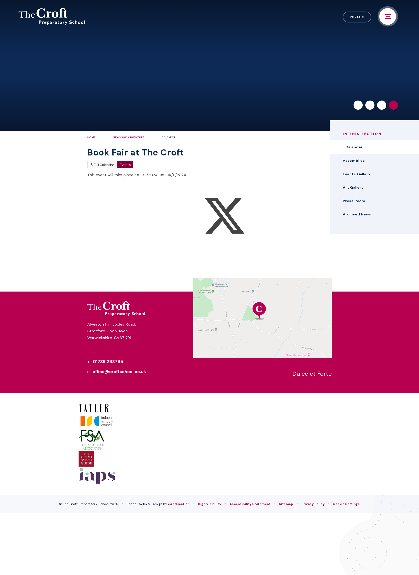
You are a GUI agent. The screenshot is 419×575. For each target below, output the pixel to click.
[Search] (393, 105)
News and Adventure (128, 137)
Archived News (357, 214)
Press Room (354, 201)
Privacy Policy (313, 504)
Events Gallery (357, 174)
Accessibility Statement (250, 504)
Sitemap (286, 504)
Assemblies (354, 160)
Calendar (168, 137)
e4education (179, 504)
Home (91, 137)
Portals (357, 17)
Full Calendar (104, 164)
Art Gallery (353, 187)
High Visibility (209, 504)
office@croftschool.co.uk (119, 371)
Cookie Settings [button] (346, 504)
